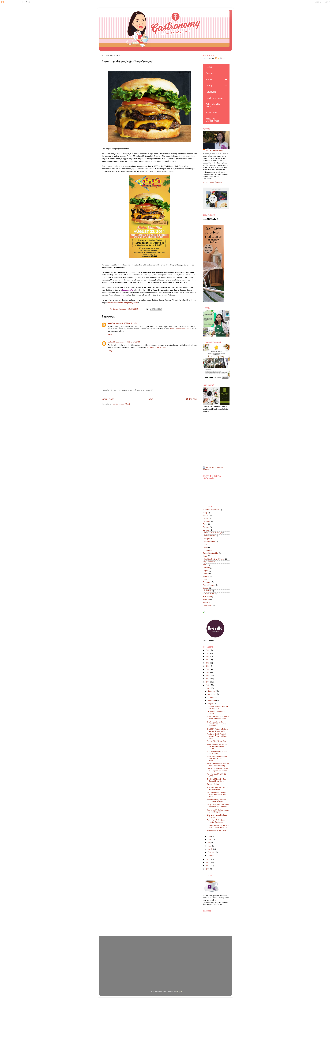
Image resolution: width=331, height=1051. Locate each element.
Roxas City (207, 591)
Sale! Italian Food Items (214, 105)
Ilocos (205, 556)
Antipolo (206, 515)
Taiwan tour (207, 602)
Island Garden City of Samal (213, 559)
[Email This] (151, 309)
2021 (208, 666)
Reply (110, 334)
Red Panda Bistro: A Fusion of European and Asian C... (218, 770)
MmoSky (111, 323)
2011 (208, 866)
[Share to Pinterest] (161, 309)
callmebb (111, 342)
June (210, 840)
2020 (208, 669)
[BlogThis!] (153, 309)
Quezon (206, 588)
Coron (205, 544)
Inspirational (211, 112)
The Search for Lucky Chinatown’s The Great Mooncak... (216, 724)
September (212, 701)
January (211, 855)
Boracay (206, 527)
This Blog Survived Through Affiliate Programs (217, 788)
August (210, 704)
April (210, 846)
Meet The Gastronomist (212, 120)
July (209, 836)
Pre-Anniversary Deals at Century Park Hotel (216, 800)
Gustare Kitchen (213, 784)
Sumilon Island (208, 594)
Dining (209, 85)
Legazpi (206, 573)
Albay (205, 513)
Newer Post (107, 399)
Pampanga (207, 582)
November (212, 694)
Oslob (205, 579)
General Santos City (210, 553)
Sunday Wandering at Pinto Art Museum (217, 752)
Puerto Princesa (209, 585)
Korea (205, 565)
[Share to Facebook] (158, 309)
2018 (208, 676)
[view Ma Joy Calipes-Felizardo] (216, 470)
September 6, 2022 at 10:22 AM (128, 342)
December (212, 691)
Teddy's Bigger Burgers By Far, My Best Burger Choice (217, 746)
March (210, 849)
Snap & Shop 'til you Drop (216, 741)
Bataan (205, 518)
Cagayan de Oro (209, 536)
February (211, 852)
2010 (208, 869)
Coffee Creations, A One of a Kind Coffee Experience (217, 826)
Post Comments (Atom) (121, 404)
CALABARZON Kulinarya (212, 533)
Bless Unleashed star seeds (180, 329)
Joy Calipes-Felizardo (214, 150)
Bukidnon (206, 530)
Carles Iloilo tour (209, 542)
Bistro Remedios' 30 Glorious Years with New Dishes (218, 718)
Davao (205, 547)
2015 (208, 685)
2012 (208, 863)
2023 (208, 660)
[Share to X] (156, 309)
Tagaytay (206, 599)
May (209, 843)
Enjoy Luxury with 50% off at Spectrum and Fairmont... (218, 806)
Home (150, 399)
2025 (208, 653)
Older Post (191, 399)
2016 (208, 682)
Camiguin (206, 539)
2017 (208, 679)
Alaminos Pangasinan (211, 510)
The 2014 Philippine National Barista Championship (217, 730)
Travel (209, 79)
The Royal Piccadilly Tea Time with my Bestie (216, 780)
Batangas (206, 521)
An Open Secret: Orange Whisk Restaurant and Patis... (216, 794)
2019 (208, 672)
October (211, 697)
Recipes (209, 73)
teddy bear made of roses (156, 347)
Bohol (205, 524)
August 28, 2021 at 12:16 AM (126, 323)
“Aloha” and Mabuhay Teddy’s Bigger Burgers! (218, 811)
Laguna (205, 571)
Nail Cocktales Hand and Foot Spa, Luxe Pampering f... (218, 765)
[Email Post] (146, 309)
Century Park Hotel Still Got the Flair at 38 (217, 707)
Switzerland (207, 597)
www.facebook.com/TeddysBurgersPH (122, 302)
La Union (206, 568)
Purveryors (211, 92)
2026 (208, 650)
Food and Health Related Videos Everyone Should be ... (217, 736)
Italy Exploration (209, 562)
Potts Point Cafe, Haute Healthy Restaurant (216, 821)
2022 (208, 663)
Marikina (206, 576)
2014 (208, 688)
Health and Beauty (215, 98)
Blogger (179, 992)
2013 (208, 859)
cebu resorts (207, 605)
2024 (208, 657)
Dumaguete (207, 550)
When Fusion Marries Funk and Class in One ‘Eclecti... (217, 758)
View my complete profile (212, 182)
